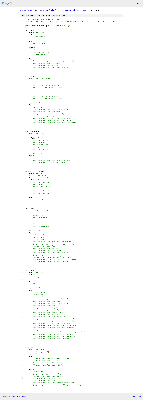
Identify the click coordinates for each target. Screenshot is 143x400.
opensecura (25, 10)
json (139, 397)
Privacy (18, 397)
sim (34, 10)
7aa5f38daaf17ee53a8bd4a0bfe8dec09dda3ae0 (65, 10)
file (63, 15)
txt (134, 397)
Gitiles (13, 397)
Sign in (139, 3)
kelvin (40, 10)
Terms (24, 397)
